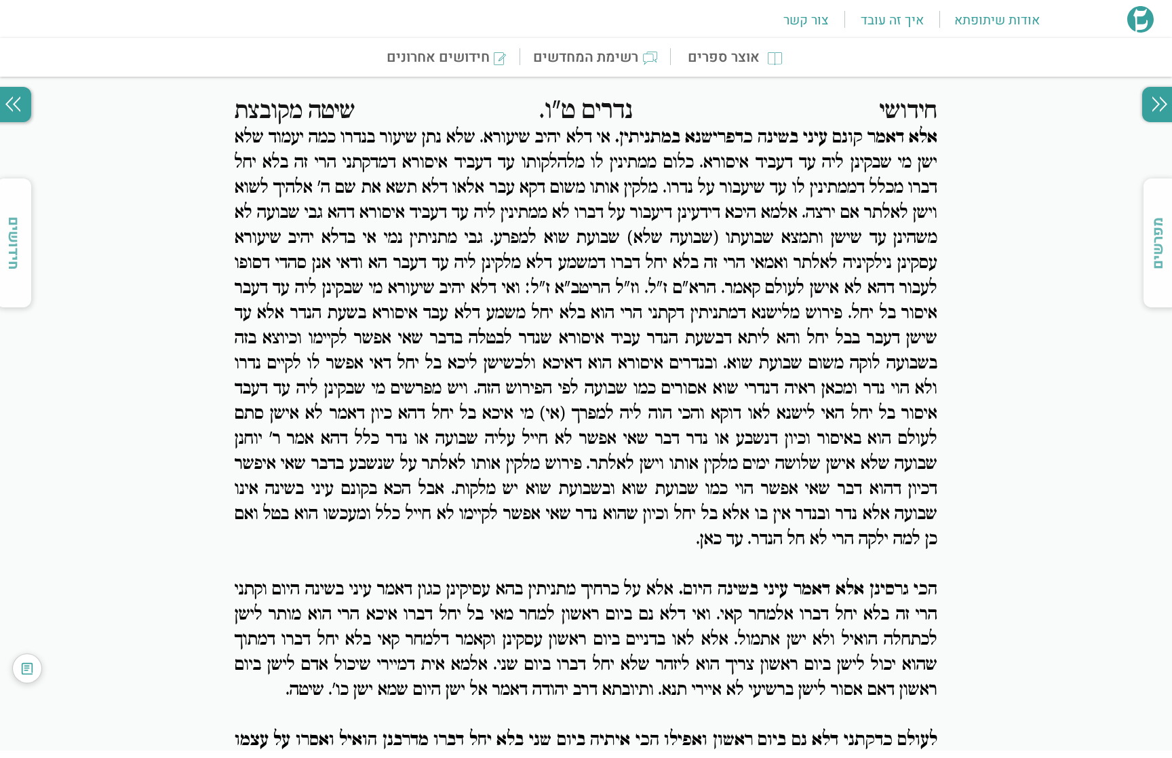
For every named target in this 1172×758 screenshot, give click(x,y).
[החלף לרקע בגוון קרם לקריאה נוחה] (27, 668)
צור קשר (805, 20)
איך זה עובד (892, 20)
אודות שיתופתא (997, 20)
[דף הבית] (1140, 28)
